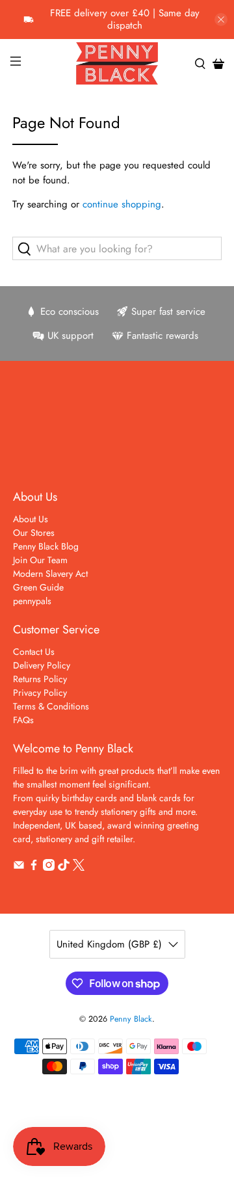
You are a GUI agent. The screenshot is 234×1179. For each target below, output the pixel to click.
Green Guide (38, 587)
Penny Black (131, 1019)
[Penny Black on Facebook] (34, 867)
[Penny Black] (117, 63)
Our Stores (34, 532)
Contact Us (34, 651)
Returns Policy (40, 678)
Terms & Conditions (51, 706)
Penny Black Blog (46, 546)
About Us (30, 518)
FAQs (23, 719)
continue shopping (122, 204)
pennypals (32, 600)
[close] (221, 19)
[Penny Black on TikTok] (64, 867)
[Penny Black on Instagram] (49, 867)
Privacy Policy (40, 692)
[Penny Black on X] (78, 867)
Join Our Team (40, 559)
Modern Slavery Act (50, 573)
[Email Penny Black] (19, 867)
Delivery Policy (41, 665)
